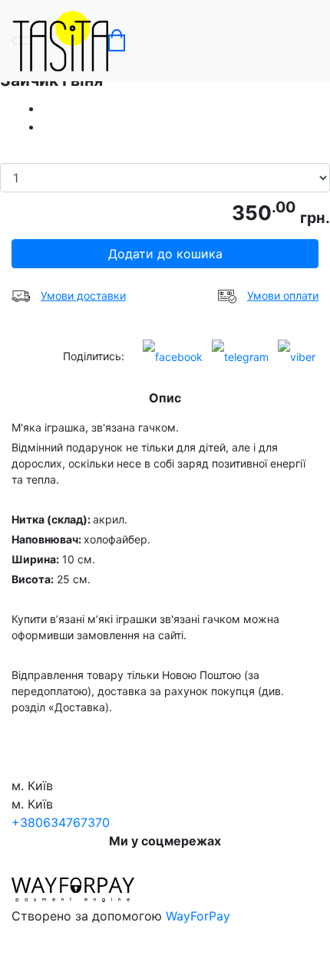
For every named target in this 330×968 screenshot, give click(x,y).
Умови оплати (282, 295)
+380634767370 (61, 822)
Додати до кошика (165, 253)
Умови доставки (83, 295)
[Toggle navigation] (22, 40)
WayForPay (198, 916)
